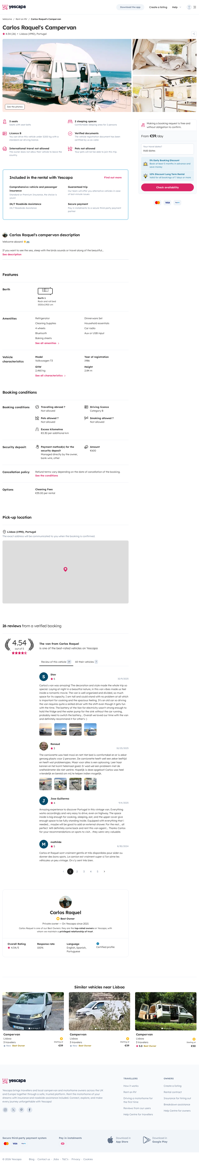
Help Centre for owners (177, 1110)
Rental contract (173, 1092)
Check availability (167, 187)
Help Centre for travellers (138, 1114)
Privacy (76, 1159)
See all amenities (46, 343)
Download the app (130, 7)
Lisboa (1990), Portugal (33, 33)
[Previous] (6, 1011)
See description (11, 254)
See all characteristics (49, 375)
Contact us (43, 1159)
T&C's (65, 1159)
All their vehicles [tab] (86, 661)
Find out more (113, 177)
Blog (31, 1159)
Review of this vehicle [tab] (55, 661)
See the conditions (46, 475)
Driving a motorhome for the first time (138, 1100)
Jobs (56, 1159)
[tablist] (83, 663)
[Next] (60, 1011)
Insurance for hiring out (177, 1098)
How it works (131, 1085)
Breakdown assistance (177, 1104)
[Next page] (104, 871)
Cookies (88, 1159)
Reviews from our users (137, 1108)
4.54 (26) (11, 33)
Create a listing (158, 7)
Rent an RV (130, 1092)
